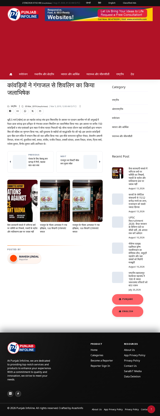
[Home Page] (23, 14)
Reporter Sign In (100, 366)
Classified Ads (129, 3)
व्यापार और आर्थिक (70, 74)
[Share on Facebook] (10, 111)
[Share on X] (33, 111)
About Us (129, 350)
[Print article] (40, 111)
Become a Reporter (102, 361)
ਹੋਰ (132, 74)
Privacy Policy (132, 361)
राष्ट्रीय (120, 74)
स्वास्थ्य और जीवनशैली (97, 74)
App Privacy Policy (134, 355)
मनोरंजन (23, 74)
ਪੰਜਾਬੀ (88, 3)
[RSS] (10, 394)
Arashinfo (77, 408)
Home (94, 350)
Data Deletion (132, 376)
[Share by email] (18, 111)
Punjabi (127, 299)
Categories (97, 355)
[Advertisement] (80, 46)
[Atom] (18, 394)
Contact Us (130, 366)
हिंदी (99, 3)
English (112, 3)
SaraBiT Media (133, 371)
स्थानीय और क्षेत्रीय (44, 74)
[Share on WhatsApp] (25, 111)
